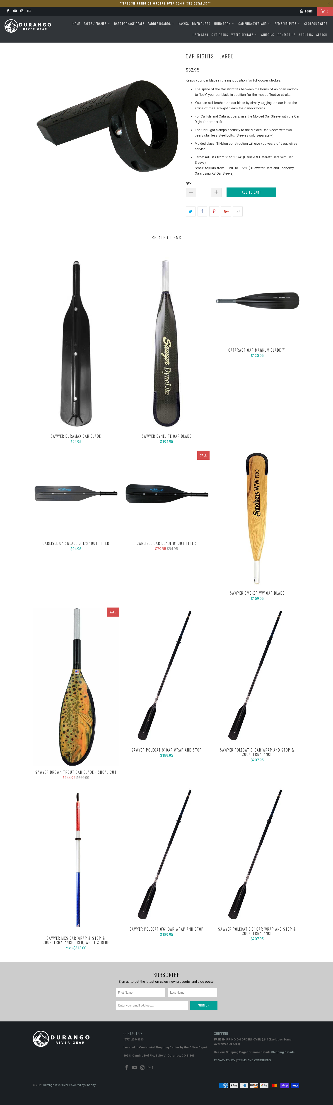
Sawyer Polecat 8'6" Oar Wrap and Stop (166, 854)
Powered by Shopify (82, 1085)
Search (321, 34)
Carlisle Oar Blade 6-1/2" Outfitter (76, 494)
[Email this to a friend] (238, 211)
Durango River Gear (55, 1085)
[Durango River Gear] (29, 26)
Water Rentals (242, 34)
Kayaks (184, 23)
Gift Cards (219, 34)
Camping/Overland (253, 23)
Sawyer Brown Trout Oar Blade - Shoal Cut (76, 686)
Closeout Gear (315, 23)
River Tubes (201, 23)
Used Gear (200, 34)
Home (76, 23)
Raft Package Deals (129, 23)
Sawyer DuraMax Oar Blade (76, 343)
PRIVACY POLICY (224, 1060)
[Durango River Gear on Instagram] (22, 11)
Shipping (267, 34)
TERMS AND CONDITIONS (254, 1060)
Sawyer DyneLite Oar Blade (166, 343)
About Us (306, 34)
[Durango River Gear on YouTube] (15, 11)
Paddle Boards (160, 23)
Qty (188, 183)
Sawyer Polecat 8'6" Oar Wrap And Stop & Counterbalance (257, 854)
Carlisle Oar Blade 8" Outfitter (166, 494)
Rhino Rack (222, 23)
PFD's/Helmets (286, 23)
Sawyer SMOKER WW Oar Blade (257, 518)
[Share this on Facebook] (202, 211)
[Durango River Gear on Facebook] (8, 11)
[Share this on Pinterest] (214, 211)
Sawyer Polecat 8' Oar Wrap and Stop (166, 675)
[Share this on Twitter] (190, 211)
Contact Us (286, 34)
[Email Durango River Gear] (29, 11)
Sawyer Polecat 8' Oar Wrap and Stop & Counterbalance (257, 675)
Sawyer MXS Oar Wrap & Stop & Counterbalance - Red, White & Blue (76, 859)
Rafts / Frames (95, 23)
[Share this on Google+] (226, 211)
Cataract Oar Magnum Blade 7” (257, 300)
